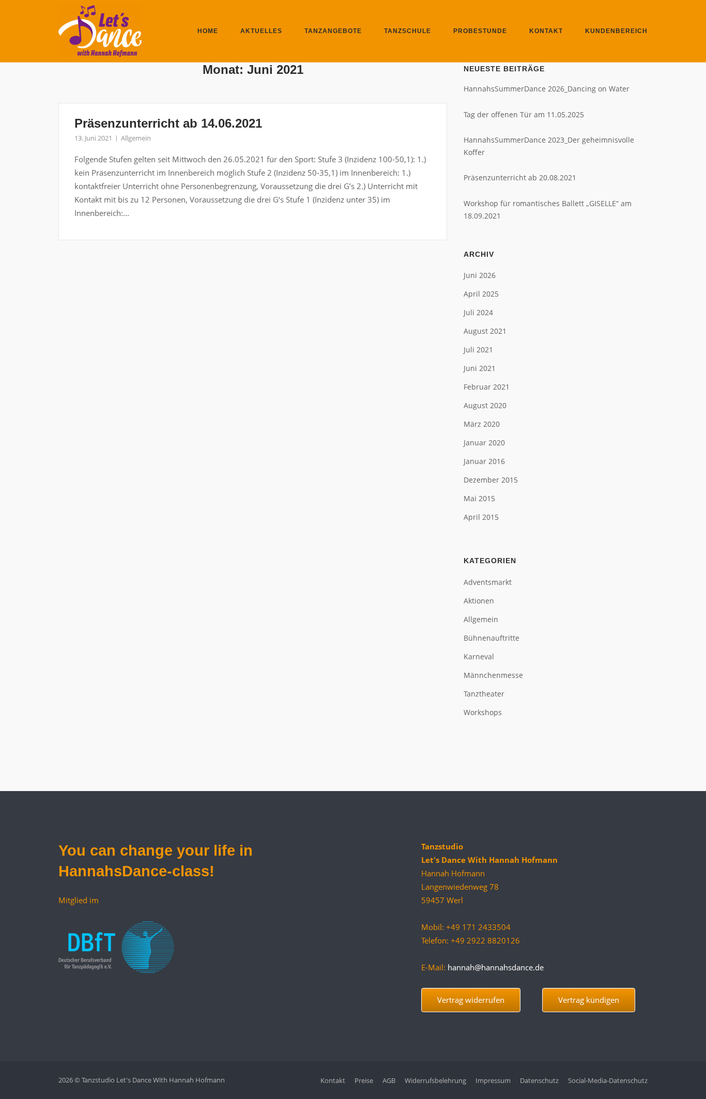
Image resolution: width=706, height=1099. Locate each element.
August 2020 (485, 405)
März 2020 (482, 424)
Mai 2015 (479, 498)
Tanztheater (484, 694)
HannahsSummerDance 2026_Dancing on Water (547, 89)
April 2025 (481, 294)
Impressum (493, 1080)
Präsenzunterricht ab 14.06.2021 (168, 123)
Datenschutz (539, 1080)
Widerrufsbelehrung (435, 1080)
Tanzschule (407, 31)
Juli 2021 (478, 349)
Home (207, 31)
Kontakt (546, 31)
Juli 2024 (478, 312)
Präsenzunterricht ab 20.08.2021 (520, 177)
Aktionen (479, 601)
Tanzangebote (333, 31)
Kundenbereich (616, 31)
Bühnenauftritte (491, 638)
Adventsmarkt (488, 582)
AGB (388, 1080)
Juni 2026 (480, 275)
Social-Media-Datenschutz (608, 1080)
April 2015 (481, 517)
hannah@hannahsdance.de (496, 967)
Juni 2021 (480, 368)
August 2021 (485, 331)
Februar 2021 (487, 387)
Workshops (483, 712)
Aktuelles (261, 31)
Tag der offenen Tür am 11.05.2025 (524, 114)
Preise (364, 1080)
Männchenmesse (493, 675)
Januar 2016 (484, 461)
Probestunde (480, 31)
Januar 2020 (484, 442)
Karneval (479, 656)
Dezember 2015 (491, 480)
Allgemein (136, 138)
